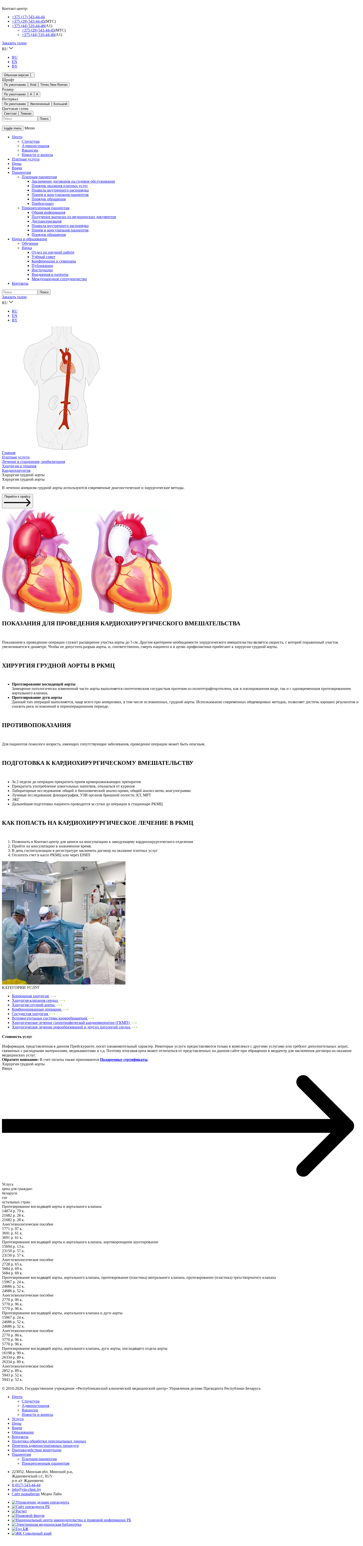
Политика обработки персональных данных (49, 1441)
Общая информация (48, 212)
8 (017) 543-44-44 (26, 1485)
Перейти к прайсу (17, 496)
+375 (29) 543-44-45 (28, 21)
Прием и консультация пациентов (60, 195)
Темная (25, 113)
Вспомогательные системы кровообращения (50, 1018)
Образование (23, 1432)
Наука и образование (29, 239)
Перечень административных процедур (45, 1445)
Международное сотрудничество (59, 279)
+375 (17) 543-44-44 (28, 17)
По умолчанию (15, 85)
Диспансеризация (46, 221)
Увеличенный (40, 104)
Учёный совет (43, 257)
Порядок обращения (49, 199)
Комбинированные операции (37, 1009)
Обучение (30, 243)
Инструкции (42, 270)
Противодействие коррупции (36, 1450)
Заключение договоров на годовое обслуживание (73, 181)
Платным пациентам (39, 177)
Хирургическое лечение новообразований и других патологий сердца (71, 1027)
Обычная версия (16, 75)
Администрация (35, 146)
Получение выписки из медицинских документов (74, 217)
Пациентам (21, 172)
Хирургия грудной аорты (34, 1005)
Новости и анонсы (37, 155)
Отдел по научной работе (53, 252)
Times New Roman (53, 85)
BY (15, 66)
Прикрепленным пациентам (45, 208)
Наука (27, 248)
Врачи (17, 168)
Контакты (20, 283)
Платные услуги (26, 159)
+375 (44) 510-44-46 (28, 26)
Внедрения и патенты (50, 274)
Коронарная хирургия (31, 996)
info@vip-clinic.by (26, 1489)
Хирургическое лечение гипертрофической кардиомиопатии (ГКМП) (71, 1022)
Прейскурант (43, 203)
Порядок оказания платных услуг (60, 186)
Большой (60, 104)
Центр (17, 137)
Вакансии (30, 150)
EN (14, 62)
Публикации (42, 266)
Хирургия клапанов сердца (35, 1000)
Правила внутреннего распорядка (60, 190)
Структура (31, 141)
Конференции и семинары (54, 261)
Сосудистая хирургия (30, 1014)
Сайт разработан (26, 1494)
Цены (16, 163)
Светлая (10, 113)
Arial (33, 85)
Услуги (18, 1419)
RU (15, 57)
